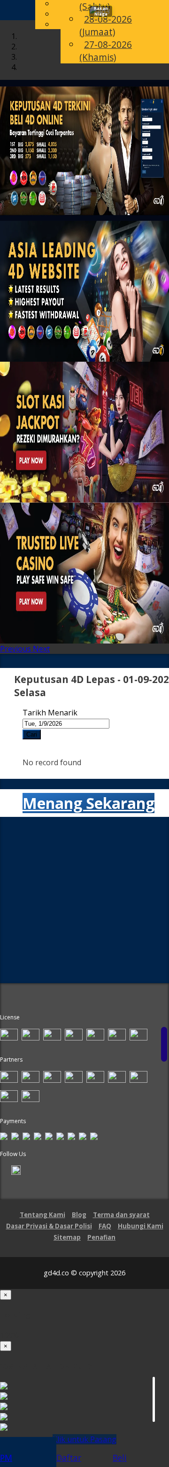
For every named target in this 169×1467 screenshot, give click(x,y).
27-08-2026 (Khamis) (105, 52)
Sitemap (67, 1237)
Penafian (101, 1237)
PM (6, 1457)
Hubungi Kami (140, 1226)
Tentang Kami (42, 1215)
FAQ (105, 1226)
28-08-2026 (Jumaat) (105, 26)
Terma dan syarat (121, 1215)
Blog (79, 1215)
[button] (16, 649)
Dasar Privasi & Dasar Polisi (49, 1226)
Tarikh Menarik (50, 712)
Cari (31, 734)
